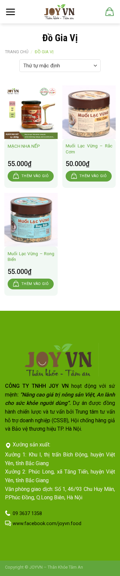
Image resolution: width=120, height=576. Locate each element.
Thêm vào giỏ (34, 176)
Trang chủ (16, 51)
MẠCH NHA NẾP (24, 146)
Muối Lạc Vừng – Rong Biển (31, 256)
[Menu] (10, 12)
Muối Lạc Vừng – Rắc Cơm (89, 148)
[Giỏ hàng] (109, 11)
